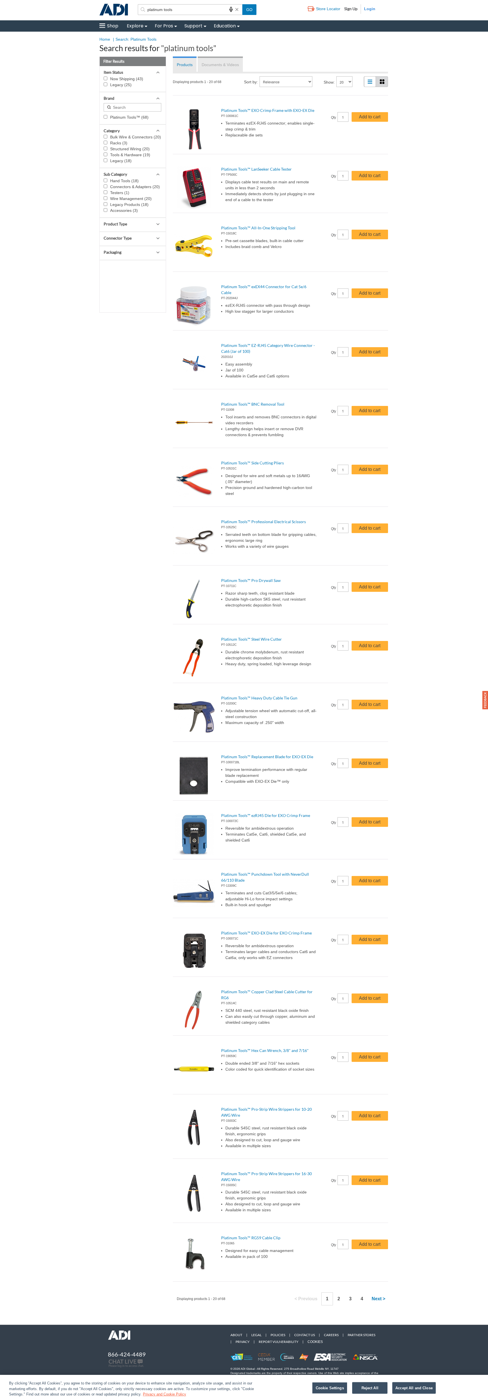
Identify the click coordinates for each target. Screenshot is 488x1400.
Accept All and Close (414, 1388)
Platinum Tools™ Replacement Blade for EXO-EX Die (267, 756)
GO (249, 9)
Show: (329, 82)
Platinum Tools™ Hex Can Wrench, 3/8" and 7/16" (265, 1050)
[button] (485, 700)
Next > (378, 1298)
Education (225, 26)
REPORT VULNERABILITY (279, 1342)
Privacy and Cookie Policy (164, 1394)
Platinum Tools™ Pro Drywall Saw (251, 580)
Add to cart (369, 116)
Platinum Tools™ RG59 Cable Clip (250, 1237)
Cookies (315, 1342)
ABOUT (236, 1335)
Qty (333, 117)
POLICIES (278, 1335)
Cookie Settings (330, 1388)
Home (104, 39)
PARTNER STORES (361, 1335)
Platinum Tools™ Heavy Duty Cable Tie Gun (259, 697)
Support (193, 26)
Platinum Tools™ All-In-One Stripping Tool (258, 227)
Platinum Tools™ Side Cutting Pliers (252, 462)
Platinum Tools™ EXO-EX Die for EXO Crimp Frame (266, 933)
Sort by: (251, 82)
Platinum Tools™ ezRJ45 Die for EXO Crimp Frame (265, 815)
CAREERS (331, 1335)
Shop (112, 26)
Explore (135, 26)
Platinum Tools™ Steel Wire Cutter (251, 639)
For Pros (164, 26)
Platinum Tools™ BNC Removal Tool (252, 404)
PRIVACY (243, 1342)
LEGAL (256, 1335)
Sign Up (351, 8)
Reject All (369, 1388)
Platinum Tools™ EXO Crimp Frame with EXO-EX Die (267, 110)
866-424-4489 (127, 1354)
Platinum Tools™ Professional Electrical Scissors (263, 521)
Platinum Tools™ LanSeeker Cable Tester (256, 169)
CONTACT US (304, 1335)
